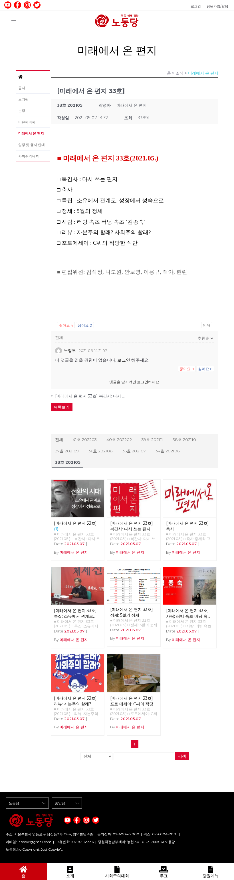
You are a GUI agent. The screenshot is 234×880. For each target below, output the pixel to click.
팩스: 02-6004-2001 (160, 834)
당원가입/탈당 (217, 6)
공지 (21, 88)
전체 (59, 439)
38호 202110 (184, 439)
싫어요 (85, 325)
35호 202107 (134, 451)
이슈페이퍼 (26, 122)
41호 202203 (85, 439)
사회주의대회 (28, 156)
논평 (21, 110)
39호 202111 (152, 439)
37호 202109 (67, 451)
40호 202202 (119, 439)
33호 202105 (67, 462)
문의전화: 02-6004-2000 (118, 834)
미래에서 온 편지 (31, 133)
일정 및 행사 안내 (31, 145)
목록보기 (62, 407)
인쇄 (206, 325)
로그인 (196, 6)
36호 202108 (100, 451)
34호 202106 (167, 451)
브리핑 (23, 99)
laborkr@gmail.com (34, 842)
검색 (182, 756)
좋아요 (66, 325)
